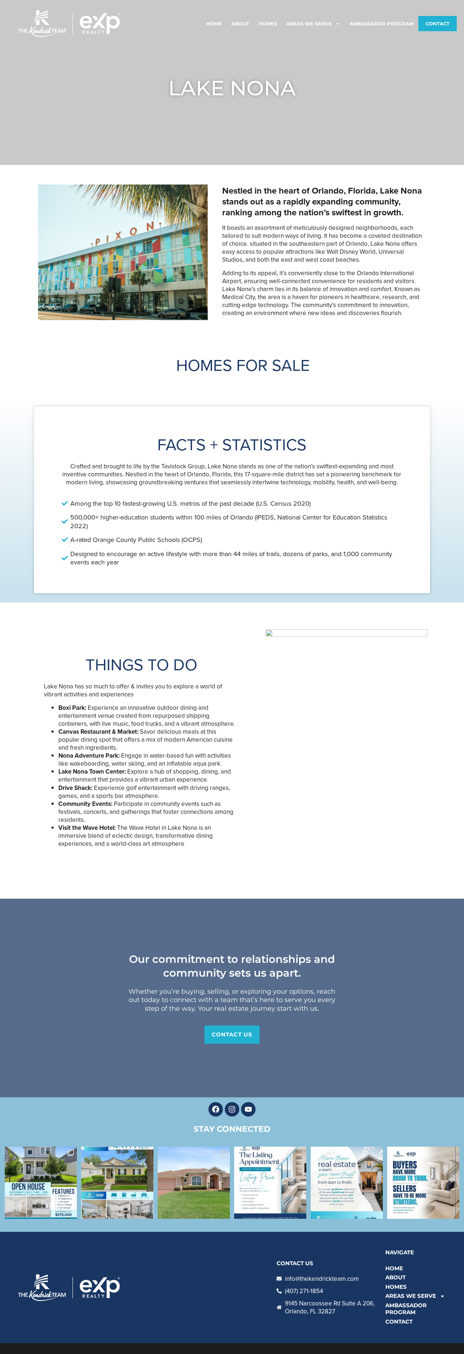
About (240, 23)
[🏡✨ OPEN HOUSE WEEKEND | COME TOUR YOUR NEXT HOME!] (41, 1183)
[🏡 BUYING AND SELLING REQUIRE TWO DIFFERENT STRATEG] (423, 1183)
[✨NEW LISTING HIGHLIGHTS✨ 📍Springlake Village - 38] (194, 1183)
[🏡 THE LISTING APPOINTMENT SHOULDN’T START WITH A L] (270, 1183)
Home (214, 23)
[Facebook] (215, 1109)
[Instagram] (232, 1109)
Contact (438, 23)
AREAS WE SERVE (309, 23)
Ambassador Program (381, 23)
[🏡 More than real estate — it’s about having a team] (347, 1183)
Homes (267, 23)
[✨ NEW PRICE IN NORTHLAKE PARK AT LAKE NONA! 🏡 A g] (117, 1183)
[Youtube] (248, 1109)
